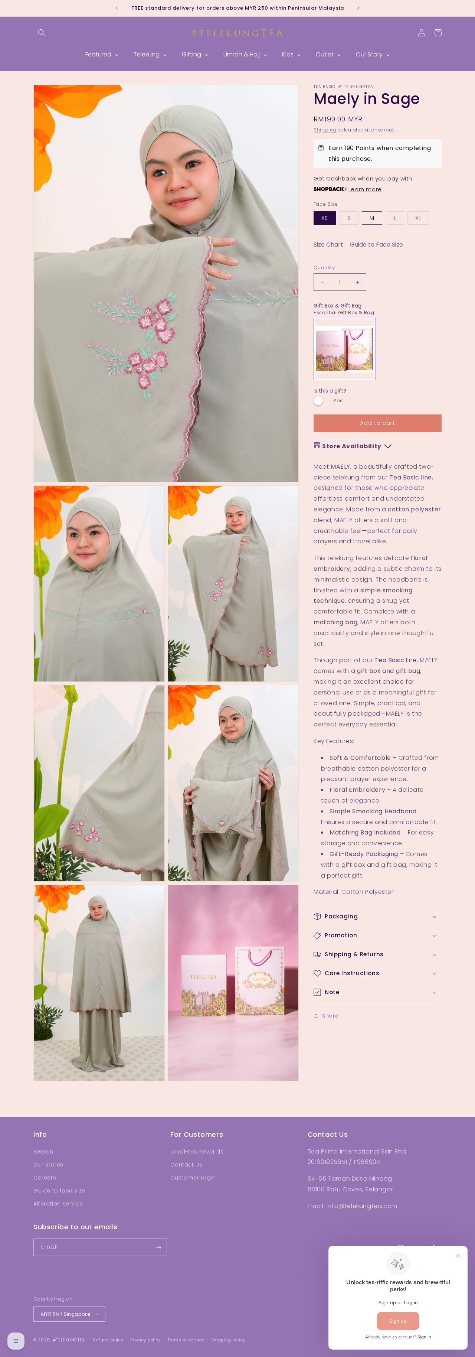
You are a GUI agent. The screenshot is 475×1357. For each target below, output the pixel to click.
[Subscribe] (158, 1247)
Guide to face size (59, 1190)
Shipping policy (228, 1340)
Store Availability (351, 446)
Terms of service (186, 1340)
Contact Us (186, 1164)
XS (324, 218)
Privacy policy (145, 1340)
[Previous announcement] (116, 8)
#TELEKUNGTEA (69, 1340)
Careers (44, 1177)
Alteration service (58, 1203)
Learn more (365, 189)
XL (422, 219)
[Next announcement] (358, 8)
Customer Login (193, 1177)
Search (43, 1151)
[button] (41, 33)
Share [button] (330, 1015)
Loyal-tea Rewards (196, 1151)
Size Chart (328, 244)
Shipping (325, 130)
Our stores (48, 1164)
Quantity (324, 267)
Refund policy (108, 1340)
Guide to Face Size (376, 244)
